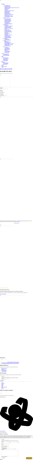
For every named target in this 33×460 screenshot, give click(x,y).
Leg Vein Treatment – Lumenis (9, 16)
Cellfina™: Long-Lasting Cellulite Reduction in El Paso (12, 7)
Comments (3, 449)
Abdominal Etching (7, 5)
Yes (4, 457)
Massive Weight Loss (7, 11)
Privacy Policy (4, 432)
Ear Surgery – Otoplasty (8, 26)
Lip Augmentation (7, 33)
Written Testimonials (5, 62)
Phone (3, 444)
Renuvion (6, 50)
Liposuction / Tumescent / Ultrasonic (9, 10)
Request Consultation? (4, 456)
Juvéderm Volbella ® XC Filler (9, 44)
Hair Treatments (5, 38)
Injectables (4, 40)
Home (2, 382)
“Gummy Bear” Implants (8, 18)
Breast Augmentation (7, 19)
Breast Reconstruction (7, 21)
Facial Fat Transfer (7, 29)
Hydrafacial (6, 32)
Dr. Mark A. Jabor (5, 57)
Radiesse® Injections (7, 36)
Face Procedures (5, 24)
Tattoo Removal (7, 52)
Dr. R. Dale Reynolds (6, 58)
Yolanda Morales (5, 60)
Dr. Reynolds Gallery (6, 54)
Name (2, 441)
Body (4, 4)
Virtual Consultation (4, 66)
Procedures (3, 383)
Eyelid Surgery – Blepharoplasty (9, 28)
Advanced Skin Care (4, 370)
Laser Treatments (7, 48)
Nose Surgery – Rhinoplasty (8, 34)
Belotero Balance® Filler (8, 42)
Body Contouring (4, 369)
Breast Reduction (7, 22)
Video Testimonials (5, 63)
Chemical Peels (7, 25)
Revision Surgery (7, 12)
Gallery (3, 53)
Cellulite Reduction (7, 8)
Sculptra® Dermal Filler (8, 37)
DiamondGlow (7, 47)
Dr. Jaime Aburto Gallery (6, 55)
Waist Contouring (7, 17)
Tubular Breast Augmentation (8, 23)
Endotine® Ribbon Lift (8, 27)
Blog (2, 61)
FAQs (2, 65)
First (9, 442)
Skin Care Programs (7, 51)
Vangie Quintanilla (5, 59)
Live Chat (30, 458)
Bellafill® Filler (7, 41)
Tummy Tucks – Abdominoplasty (9, 14)
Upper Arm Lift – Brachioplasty (9, 15)
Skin (3, 46)
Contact (3, 67)
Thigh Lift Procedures (7, 13)
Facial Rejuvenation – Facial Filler (9, 43)
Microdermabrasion (7, 49)
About (2, 385)
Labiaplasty (6, 9)
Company (3, 439)
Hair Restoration (7, 39)
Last (18, 442)
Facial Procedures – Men (8, 30)
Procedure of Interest (4, 446)
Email (2, 378)
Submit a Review (5, 64)
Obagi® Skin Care (7, 35)
